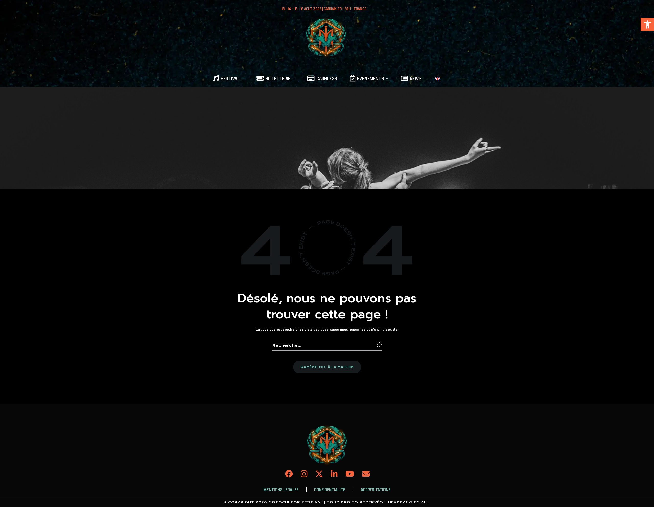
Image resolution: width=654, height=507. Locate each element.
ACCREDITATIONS (376, 489)
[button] (647, 24)
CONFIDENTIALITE (329, 489)
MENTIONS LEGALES (281, 489)
